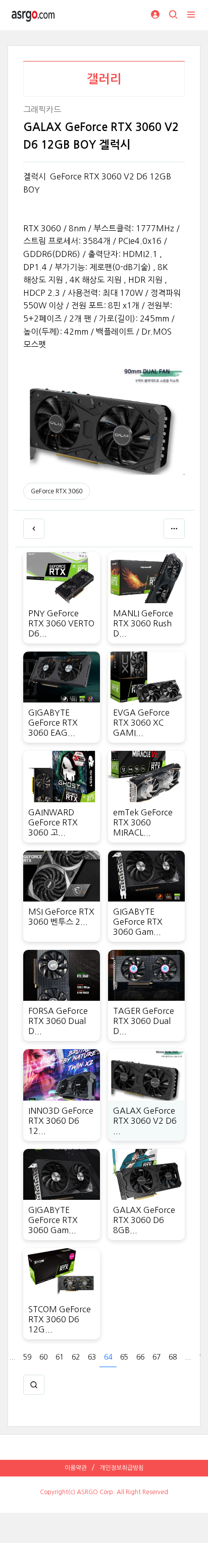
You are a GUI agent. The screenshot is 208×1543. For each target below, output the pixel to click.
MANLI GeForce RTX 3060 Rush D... (143, 623)
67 (156, 1357)
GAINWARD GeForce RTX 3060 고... (53, 822)
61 (60, 1357)
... (12, 1357)
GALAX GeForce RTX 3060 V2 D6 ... (145, 1121)
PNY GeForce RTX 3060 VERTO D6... (61, 623)
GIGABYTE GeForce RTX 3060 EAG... (53, 723)
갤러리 (104, 79)
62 (76, 1357)
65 (124, 1357)
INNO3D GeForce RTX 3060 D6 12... (60, 1121)
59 (27, 1357)
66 (140, 1357)
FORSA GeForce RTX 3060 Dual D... (58, 1021)
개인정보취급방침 (121, 1468)
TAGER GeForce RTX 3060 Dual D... (143, 1021)
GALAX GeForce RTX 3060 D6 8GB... (144, 1220)
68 (173, 1357)
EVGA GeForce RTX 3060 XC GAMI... (141, 723)
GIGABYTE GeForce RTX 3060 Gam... (138, 922)
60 (43, 1357)
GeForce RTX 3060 (56, 491)
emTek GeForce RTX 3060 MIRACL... (143, 822)
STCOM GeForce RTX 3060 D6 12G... (59, 1319)
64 (108, 1357)
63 (92, 1357)
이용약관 (76, 1468)
